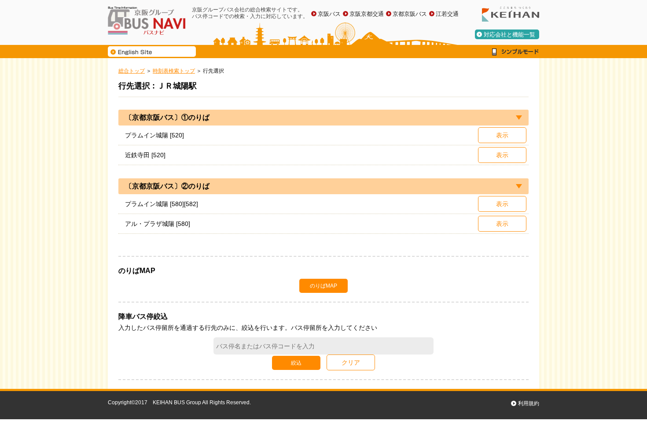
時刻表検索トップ (174, 71)
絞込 (296, 363)
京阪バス (329, 14)
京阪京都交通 (366, 14)
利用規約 (528, 403)
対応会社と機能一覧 (509, 34)
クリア (351, 362)
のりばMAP (323, 286)
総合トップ (131, 71)
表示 (502, 135)
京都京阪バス (410, 14)
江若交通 (447, 14)
